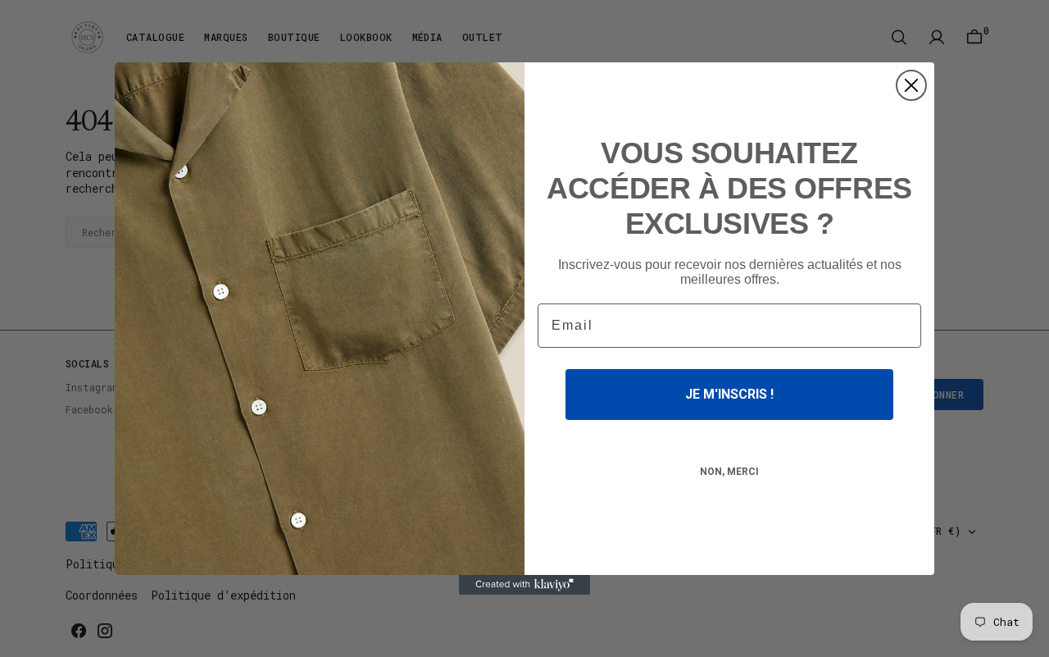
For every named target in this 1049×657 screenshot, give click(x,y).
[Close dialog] (911, 85)
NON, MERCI (729, 471)
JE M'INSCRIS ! (729, 394)
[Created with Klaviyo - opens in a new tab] (524, 585)
